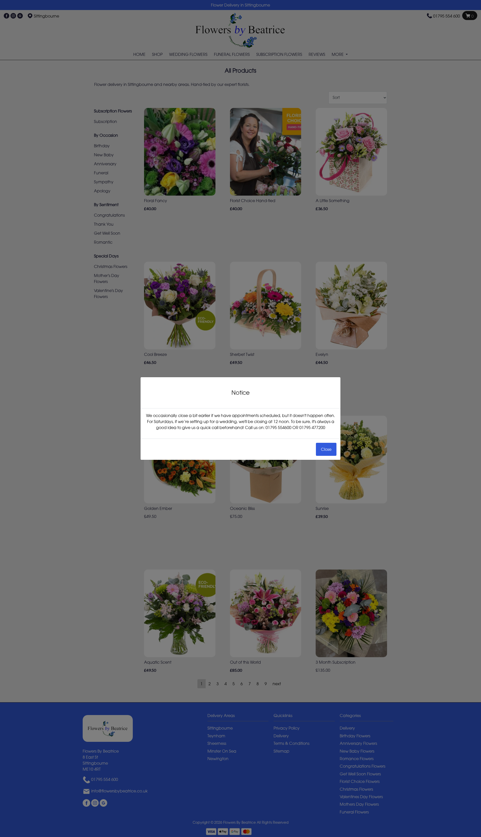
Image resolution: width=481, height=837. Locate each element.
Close (326, 449)
